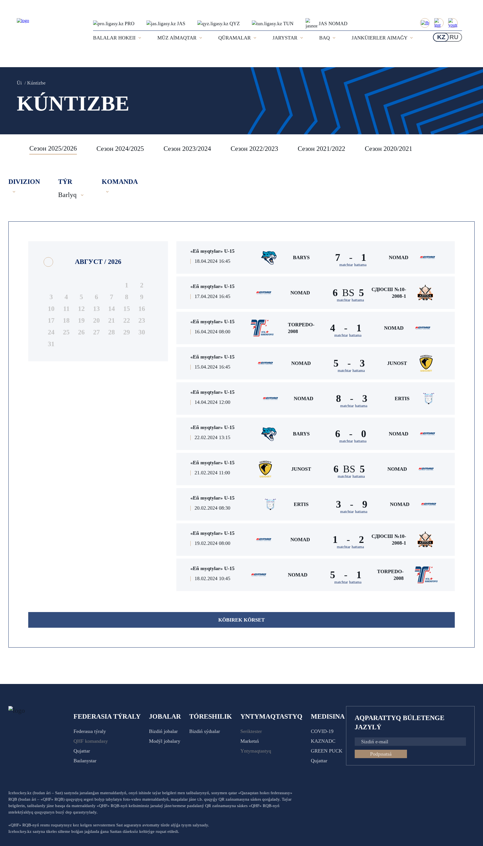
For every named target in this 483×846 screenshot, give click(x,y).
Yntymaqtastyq (255, 751)
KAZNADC (323, 741)
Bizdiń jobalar (163, 731)
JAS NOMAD (333, 23)
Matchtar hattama (352, 265)
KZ (441, 37)
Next (469, 148)
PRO (129, 23)
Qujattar (82, 751)
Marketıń (249, 741)
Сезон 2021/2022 (321, 148)
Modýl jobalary (164, 741)
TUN (288, 23)
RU (453, 37)
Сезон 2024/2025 (120, 148)
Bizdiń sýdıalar (204, 731)
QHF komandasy (91, 741)
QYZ (234, 23)
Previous (15, 148)
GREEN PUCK (326, 751)
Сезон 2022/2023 (254, 148)
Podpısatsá (381, 754)
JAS (181, 23)
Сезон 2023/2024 (187, 148)
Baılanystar (85, 760)
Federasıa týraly (90, 731)
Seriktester (251, 731)
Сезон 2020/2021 (388, 148)
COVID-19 (322, 731)
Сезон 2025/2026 (53, 148)
